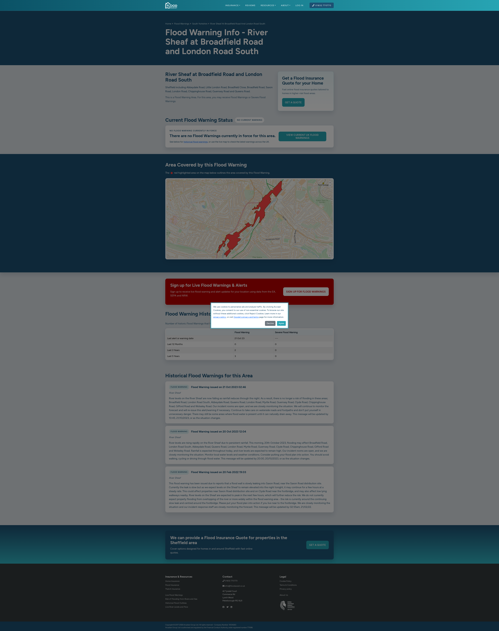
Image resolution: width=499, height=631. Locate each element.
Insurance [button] (232, 5)
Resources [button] (267, 5)
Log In (299, 5)
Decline (270, 323)
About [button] (285, 5)
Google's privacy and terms (246, 317)
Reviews (250, 5)
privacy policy (219, 317)
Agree (281, 323)
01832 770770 (323, 5)
